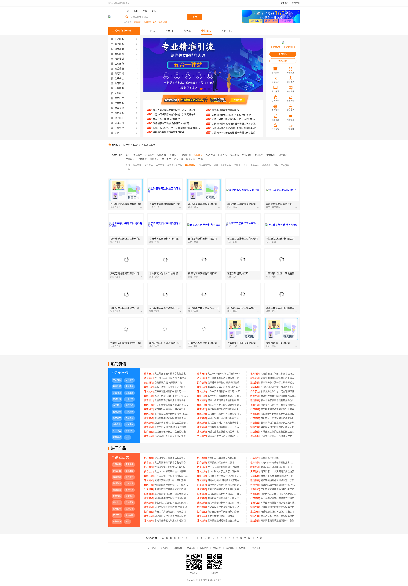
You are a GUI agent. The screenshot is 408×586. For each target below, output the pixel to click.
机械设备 (154, 159)
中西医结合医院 (174, 165)
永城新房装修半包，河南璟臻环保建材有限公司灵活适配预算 (278, 391)
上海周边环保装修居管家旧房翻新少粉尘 (172, 489)
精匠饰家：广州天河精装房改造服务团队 (232, 130)
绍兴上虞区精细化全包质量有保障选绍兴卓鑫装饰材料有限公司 (225, 400)
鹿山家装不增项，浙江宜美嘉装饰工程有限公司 (172, 422)
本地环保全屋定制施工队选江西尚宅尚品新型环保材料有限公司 (172, 520)
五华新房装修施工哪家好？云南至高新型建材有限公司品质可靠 (278, 409)
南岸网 (126, 144)
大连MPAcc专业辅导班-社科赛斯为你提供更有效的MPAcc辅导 (172, 378)
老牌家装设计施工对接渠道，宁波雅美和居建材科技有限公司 (278, 480)
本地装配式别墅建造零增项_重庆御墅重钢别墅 (172, 413)
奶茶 (165, 23)
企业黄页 (206, 30)
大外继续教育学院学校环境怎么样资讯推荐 (278, 396)
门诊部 (237, 165)
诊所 (245, 165)
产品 (126, 11)
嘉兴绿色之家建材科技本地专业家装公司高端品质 (278, 493)
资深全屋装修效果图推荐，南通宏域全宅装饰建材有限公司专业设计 (225, 511)
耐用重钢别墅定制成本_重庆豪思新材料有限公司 (172, 507)
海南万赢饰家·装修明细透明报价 (277, 476)
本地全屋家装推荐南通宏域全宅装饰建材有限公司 (278, 502)
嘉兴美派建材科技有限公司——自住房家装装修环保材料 (172, 391)
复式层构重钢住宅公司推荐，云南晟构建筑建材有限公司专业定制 (225, 516)
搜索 (194, 17)
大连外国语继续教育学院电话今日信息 (172, 462)
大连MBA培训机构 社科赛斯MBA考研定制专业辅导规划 (225, 373)
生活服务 (137, 155)
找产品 (187, 30)
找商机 (169, 30)
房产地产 (283, 155)
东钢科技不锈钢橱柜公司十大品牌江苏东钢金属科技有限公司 (225, 427)
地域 (154, 11)
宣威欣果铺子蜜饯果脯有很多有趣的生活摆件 (234, 134)
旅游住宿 (210, 155)
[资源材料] (255, 471)
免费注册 (296, 3)
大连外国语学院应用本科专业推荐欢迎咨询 (172, 400)
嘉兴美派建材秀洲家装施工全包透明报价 (225, 520)
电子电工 (166, 159)
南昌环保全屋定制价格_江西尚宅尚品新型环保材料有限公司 (176, 125)
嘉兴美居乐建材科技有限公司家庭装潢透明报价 (225, 507)
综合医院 (137, 165)
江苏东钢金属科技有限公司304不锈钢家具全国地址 (225, 391)
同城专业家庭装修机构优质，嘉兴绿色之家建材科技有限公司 (225, 431)
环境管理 (190, 159)
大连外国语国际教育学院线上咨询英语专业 (278, 378)
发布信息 (284, 3)
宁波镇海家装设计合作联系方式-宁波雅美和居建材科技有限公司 (278, 436)
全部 (128, 155)
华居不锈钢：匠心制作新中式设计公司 (225, 418)
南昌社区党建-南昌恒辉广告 (168, 382)
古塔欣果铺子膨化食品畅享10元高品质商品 (172, 467)
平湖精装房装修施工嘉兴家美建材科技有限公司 (278, 507)
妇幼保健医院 (205, 165)
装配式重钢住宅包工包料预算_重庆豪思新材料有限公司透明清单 (172, 476)
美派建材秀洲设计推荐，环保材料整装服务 (225, 498)
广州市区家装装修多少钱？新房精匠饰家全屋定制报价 (278, 489)
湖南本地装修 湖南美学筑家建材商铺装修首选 (225, 480)
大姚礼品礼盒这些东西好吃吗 (222, 458)
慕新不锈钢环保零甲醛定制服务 (168, 120)
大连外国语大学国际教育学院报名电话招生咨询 (278, 373)
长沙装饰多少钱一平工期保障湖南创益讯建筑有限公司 (176, 116)
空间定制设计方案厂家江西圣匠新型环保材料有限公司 (176, 129)
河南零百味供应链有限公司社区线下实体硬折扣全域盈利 (225, 436)
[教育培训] (148, 373)
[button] (198, 89)
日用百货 (222, 155)
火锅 (154, 23)
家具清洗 (138, 23)
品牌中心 (137, 144)
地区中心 (227, 30)
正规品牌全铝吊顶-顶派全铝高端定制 (172, 427)
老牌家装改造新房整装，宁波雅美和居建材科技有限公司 (172, 485)
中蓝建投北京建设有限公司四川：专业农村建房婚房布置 (172, 502)
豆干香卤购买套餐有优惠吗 (221, 462)
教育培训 (186, 155)
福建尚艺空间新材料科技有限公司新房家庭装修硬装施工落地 (225, 485)
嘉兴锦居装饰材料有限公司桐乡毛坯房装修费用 (225, 409)
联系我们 (165, 548)
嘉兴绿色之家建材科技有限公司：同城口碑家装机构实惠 (225, 413)
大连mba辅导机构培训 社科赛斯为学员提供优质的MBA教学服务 (235, 112)
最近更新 (217, 548)
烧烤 (160, 23)
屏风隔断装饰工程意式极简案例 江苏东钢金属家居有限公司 (172, 498)
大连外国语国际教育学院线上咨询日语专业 (225, 378)
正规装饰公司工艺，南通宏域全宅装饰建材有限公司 (172, 493)
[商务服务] (148, 382)
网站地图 (230, 548)
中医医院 (160, 165)
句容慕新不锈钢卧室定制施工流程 (277, 413)
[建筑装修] (255, 382)
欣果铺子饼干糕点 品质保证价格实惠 (171, 111)
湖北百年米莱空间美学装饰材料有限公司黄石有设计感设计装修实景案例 (278, 498)
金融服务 (174, 155)
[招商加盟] (202, 382)
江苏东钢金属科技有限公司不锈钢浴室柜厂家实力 (172, 405)
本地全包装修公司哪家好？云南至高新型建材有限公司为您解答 (225, 396)
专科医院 (148, 165)
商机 (136, 11)
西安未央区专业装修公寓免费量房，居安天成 (225, 405)
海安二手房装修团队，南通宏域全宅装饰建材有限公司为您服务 (172, 511)
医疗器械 (285, 165)
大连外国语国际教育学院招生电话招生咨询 (174, 134)
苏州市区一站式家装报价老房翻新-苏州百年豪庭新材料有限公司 (278, 418)
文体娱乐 (270, 155)
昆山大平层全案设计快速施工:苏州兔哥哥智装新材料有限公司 (225, 476)
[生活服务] (202, 436)
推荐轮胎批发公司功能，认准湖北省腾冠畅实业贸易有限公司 (278, 511)
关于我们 (152, 548)
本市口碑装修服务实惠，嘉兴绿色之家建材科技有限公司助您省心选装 (235, 125)
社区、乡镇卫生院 (222, 165)
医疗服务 (198, 155)
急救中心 (255, 165)
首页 (152, 30)
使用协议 (191, 548)
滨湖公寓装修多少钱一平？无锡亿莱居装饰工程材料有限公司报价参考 (172, 480)
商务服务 (149, 155)
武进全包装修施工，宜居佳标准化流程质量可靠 (172, 431)
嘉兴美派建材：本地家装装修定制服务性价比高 (225, 422)
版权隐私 (204, 548)
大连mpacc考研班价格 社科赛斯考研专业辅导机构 (235, 121)
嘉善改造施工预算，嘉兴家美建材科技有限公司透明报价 (278, 516)
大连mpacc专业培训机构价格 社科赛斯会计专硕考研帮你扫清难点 (278, 485)
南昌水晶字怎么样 (270, 458)
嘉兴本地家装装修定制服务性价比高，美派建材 (278, 400)
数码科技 (246, 155)
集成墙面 (147, 23)
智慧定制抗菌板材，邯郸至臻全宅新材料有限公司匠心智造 (172, 409)
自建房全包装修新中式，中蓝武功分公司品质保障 (278, 427)
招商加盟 (161, 155)
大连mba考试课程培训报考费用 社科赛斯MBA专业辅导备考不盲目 (235, 116)
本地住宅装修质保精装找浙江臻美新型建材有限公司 (172, 418)
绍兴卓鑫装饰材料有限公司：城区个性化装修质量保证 (225, 502)
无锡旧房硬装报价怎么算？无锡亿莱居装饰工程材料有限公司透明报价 (225, 489)
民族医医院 (149, 144)
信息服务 (258, 155)
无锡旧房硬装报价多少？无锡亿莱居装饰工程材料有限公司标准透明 (172, 396)
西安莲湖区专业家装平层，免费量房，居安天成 (172, 436)
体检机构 (266, 165)
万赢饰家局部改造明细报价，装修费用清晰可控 (278, 520)
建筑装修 (142, 159)
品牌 (145, 11)
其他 (200, 159)
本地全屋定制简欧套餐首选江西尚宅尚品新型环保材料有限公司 (278, 431)
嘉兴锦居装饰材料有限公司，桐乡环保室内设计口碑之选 (225, 493)
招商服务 (178, 548)
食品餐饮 (234, 155)
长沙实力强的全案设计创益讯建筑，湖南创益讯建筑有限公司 (278, 422)
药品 (276, 165)
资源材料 (178, 159)
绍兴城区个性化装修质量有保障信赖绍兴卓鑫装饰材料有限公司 (172, 516)
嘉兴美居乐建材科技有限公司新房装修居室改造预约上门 (278, 405)
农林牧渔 (130, 159)
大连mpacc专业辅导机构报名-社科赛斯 (278, 462)
